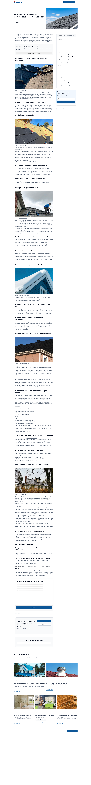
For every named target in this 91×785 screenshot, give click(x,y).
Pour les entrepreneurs (48, 2)
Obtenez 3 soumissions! (44, 621)
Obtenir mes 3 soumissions (34, 53)
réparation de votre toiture (31, 438)
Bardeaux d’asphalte (20, 503)
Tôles (17, 512)
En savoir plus (44, 624)
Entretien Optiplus (23, 218)
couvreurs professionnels (38, 169)
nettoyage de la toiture (21, 228)
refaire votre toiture (32, 540)
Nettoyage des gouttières (22, 379)
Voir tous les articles (72, 731)
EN (77, 2)
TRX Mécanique (22, 90)
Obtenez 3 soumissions (69, 2)
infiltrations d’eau (20, 395)
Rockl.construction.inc (24, 363)
